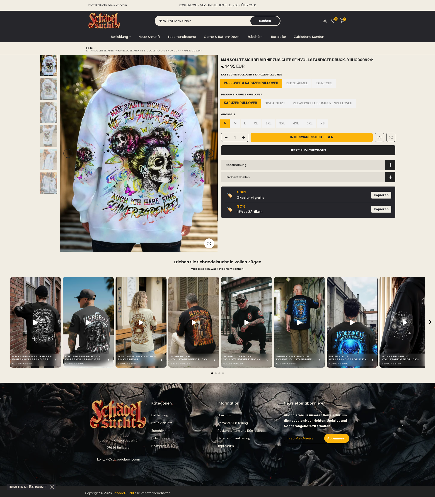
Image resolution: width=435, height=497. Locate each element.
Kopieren (381, 195)
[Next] (209, 153)
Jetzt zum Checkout (308, 150)
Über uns (224, 415)
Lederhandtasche (182, 36)
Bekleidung (119, 36)
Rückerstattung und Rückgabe (240, 431)
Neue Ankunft (149, 36)
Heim (89, 47)
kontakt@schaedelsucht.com (107, 5)
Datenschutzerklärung (234, 438)
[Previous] (67, 153)
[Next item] (430, 322)
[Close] (52, 487)
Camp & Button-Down (221, 36)
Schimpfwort (161, 438)
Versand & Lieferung (233, 423)
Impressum (226, 446)
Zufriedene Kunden (309, 36)
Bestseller (278, 36)
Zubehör (254, 36)
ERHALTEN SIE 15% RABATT (28, 487)
